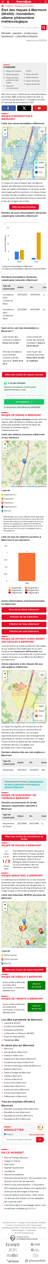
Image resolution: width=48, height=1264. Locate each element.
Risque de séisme (12, 74)
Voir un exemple (36, 1134)
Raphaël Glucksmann (14, 1168)
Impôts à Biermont (13, 1076)
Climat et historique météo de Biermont (22, 1066)
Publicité (42, 1223)
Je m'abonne (22, 402)
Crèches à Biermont (13, 1079)
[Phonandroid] (35, 1261)
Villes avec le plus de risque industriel (24, 969)
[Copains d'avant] (12, 1255)
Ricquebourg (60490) (13, 1030)
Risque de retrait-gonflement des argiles (12, 80)
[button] (5, 130)
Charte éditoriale (32, 1223)
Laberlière (17, 33)
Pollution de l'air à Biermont (24, 617)
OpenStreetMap (31, 179)
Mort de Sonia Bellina (14, 1174)
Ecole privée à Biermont (15, 1083)
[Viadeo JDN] (35, 1255)
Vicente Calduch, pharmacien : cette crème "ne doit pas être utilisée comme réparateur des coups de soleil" (24, 1198)
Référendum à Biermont (15, 1096)
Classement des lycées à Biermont (20, 1059)
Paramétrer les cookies (28, 1228)
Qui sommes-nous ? (10, 1223)
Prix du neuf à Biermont (15, 1093)
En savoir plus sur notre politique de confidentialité (22, 407)
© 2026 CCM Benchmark (24, 1233)
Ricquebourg (7, 36)
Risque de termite (33, 84)
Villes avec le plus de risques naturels (24, 374)
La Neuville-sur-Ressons (26, 36)
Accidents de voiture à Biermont (18, 1062)
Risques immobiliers (24, 6)
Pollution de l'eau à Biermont (24, 624)
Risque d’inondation (13, 71)
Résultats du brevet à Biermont (18, 1115)
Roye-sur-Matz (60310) (14, 1036)
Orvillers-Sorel (30, 33)
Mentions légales (18, 1230)
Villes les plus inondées (24, 207)
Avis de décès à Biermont (15, 1052)
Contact (10, 1225)
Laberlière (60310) (12, 1023)
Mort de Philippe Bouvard (16, 1157)
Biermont (8, 1048)
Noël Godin (9, 1164)
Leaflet (12, 179)
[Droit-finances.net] (35, 1250)
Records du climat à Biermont (24, 609)
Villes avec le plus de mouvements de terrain (24, 837)
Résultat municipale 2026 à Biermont (21, 1109)
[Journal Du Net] (12, 1250)
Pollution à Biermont (13, 1055)
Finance (9, 1134)
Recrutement (36, 1225)
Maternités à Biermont (14, 1086)
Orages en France (12, 1161)
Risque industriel (32, 77)
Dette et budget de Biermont (17, 1072)
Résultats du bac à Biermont (17, 1112)
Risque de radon (32, 74)
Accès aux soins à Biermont (16, 1089)
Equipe (21, 1223)
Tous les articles (20, 1225)
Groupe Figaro (31, 1230)
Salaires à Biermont (13, 1069)
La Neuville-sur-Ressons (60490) (19, 1033)
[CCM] (35, 1244)
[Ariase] (12, 1260)
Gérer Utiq (42, 1228)
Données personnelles (11, 1228)
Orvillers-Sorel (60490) (14, 1026)
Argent (9, 6)
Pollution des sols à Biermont (24, 631)
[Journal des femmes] (12, 1244)
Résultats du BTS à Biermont (17, 1119)
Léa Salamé (9, 1171)
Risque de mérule (32, 81)
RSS (28, 1225)
